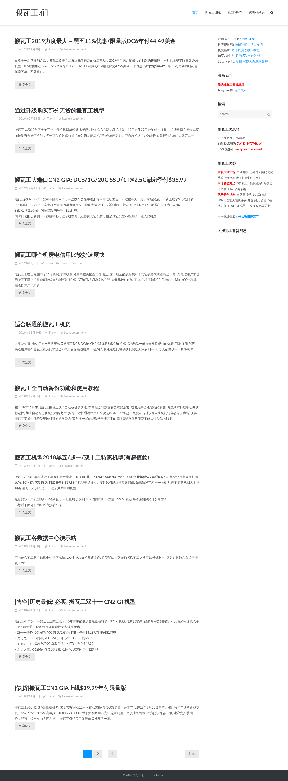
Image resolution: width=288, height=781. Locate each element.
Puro (162, 775)
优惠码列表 (257, 12)
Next (192, 754)
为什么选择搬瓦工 (247, 216)
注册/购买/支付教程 (246, 56)
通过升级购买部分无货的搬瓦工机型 (60, 111)
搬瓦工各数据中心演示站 (45, 538)
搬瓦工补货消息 (234, 231)
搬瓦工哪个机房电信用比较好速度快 (60, 255)
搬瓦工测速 (213, 12)
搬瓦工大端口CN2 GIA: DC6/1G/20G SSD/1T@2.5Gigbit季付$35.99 (101, 180)
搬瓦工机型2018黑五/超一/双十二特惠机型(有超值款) (82, 457)
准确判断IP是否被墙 (249, 44)
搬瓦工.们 (138, 775)
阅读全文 (24, 84)
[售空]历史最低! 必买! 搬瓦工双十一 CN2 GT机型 (75, 602)
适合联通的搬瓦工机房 (43, 324)
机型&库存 (234, 12)
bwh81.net (249, 39)
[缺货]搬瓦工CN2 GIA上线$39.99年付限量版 (70, 688)
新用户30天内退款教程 (252, 61)
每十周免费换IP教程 (246, 50)
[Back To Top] (276, 770)
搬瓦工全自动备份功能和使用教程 (57, 388)
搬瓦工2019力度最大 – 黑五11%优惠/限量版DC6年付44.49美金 (95, 41)
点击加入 (240, 90)
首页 (195, 12)
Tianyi (52, 49)
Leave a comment (75, 49)
